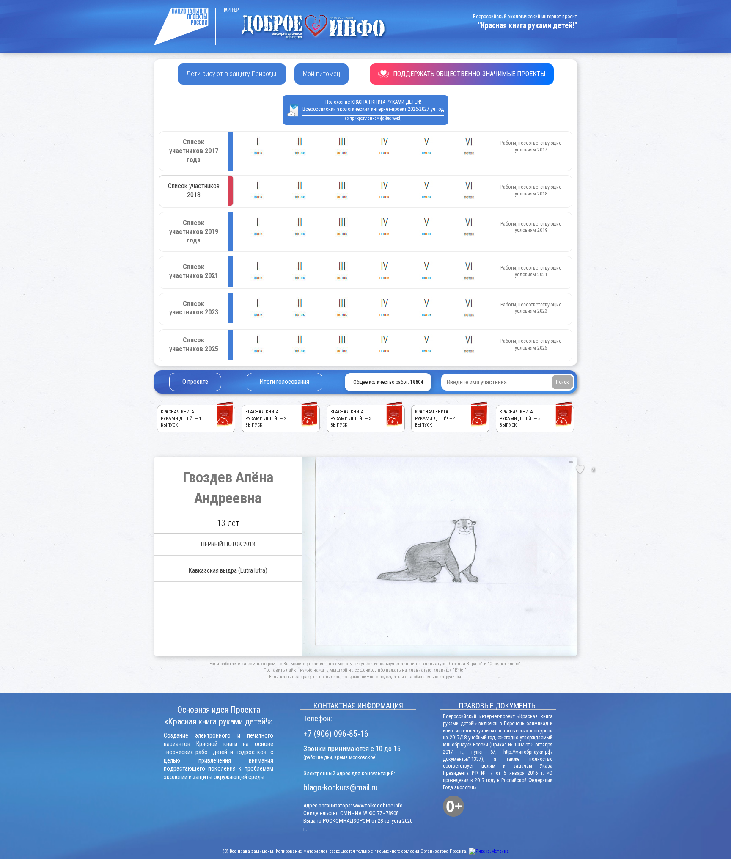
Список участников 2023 (193, 308)
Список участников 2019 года (193, 232)
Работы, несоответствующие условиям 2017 (530, 146)
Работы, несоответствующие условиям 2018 (530, 190)
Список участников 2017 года (193, 151)
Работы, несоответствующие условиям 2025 (530, 344)
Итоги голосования (284, 381)
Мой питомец (321, 74)
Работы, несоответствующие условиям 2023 (530, 308)
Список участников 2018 (194, 190)
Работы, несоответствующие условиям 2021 (530, 271)
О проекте (195, 381)
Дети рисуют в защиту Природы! (232, 74)
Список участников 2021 (193, 271)
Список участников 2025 (193, 344)
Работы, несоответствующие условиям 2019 (530, 227)
